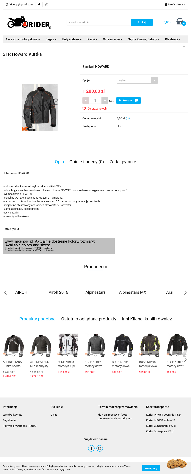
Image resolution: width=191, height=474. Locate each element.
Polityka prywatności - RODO (20, 425)
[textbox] (134, 80)
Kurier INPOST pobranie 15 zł (163, 414)
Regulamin (9, 420)
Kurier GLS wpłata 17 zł (159, 431)
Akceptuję (151, 468)
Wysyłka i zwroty (12, 414)
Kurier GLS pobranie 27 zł (161, 425)
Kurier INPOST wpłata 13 (160, 420)
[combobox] (137, 80)
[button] (10, 407)
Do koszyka (126, 100)
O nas (54, 414)
